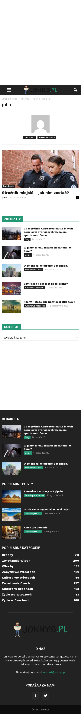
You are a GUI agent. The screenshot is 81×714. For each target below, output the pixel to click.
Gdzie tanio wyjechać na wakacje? (47, 509)
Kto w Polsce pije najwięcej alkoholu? (49, 301)
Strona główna (9, 98)
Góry (27, 239)
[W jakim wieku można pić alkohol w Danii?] (11, 252)
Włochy (8, 566)
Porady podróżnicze (34, 495)
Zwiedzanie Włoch (16, 560)
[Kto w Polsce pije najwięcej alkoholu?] (11, 306)
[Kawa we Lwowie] (11, 532)
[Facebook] (35, 695)
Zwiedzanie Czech (33, 269)
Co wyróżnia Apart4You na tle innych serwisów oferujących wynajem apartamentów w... (48, 232)
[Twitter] (45, 695)
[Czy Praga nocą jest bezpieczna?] (11, 288)
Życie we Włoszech (17, 594)
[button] (75, 90)
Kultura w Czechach (34, 287)
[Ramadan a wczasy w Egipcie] (11, 496)
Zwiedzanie (8, 186)
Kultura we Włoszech (35, 305)
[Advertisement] (40, 42)
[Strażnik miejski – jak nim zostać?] (40, 169)
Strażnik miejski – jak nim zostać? (35, 192)
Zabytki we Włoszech (18, 572)
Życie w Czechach (16, 600)
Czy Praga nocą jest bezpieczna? (46, 283)
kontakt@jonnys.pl (54, 672)
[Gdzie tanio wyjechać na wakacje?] (11, 514)
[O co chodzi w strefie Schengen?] (11, 270)
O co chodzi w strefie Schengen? (46, 265)
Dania (28, 255)
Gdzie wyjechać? (33, 513)
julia (4, 197)
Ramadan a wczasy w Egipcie (43, 491)
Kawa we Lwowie (35, 527)
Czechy (7, 555)
